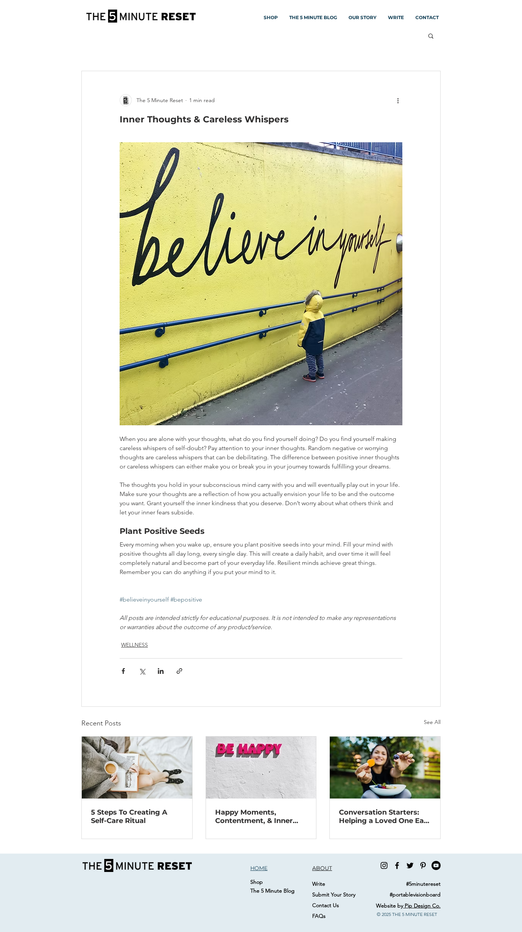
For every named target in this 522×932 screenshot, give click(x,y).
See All (432, 722)
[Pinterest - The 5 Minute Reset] (423, 865)
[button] (430, 36)
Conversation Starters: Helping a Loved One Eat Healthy (383, 816)
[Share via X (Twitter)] (142, 671)
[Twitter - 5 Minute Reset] (410, 865)
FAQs (319, 915)
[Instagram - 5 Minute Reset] (384, 865)
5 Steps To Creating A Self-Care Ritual (129, 816)
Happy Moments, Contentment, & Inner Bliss (254, 816)
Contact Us (325, 905)
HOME (258, 868)
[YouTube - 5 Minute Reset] (436, 865)
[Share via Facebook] (123, 671)
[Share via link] (179, 671)
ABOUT (322, 868)
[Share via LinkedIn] (160, 671)
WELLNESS (134, 644)
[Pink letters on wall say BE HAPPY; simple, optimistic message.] (261, 768)
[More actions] (397, 100)
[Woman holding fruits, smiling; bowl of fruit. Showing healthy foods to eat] (385, 768)
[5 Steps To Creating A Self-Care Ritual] (137, 768)
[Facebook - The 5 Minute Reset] (397, 865)
